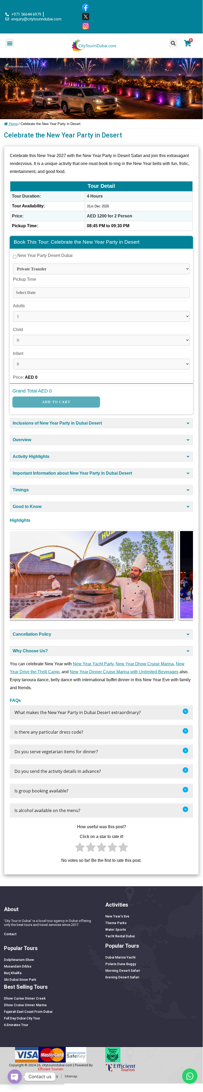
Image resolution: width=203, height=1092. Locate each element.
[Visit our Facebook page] (87, 7)
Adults (19, 306)
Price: (19, 377)
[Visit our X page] (87, 16)
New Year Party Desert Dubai (44, 255)
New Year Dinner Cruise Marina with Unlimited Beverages (124, 672)
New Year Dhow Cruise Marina (145, 664)
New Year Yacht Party (93, 664)
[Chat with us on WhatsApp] (189, 1076)
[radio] (80, 848)
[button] (9, 43)
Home (13, 124)
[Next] (182, 575)
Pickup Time (24, 279)
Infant (18, 353)
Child (18, 329)
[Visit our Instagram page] (87, 25)
